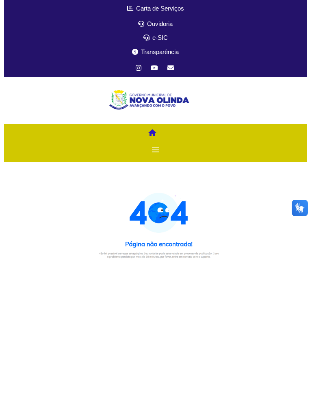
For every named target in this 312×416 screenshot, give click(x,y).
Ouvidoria (159, 23)
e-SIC (159, 37)
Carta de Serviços (159, 8)
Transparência (159, 51)
